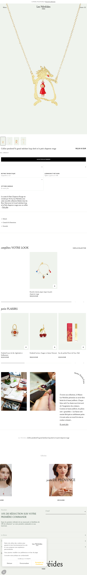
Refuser (9, 563)
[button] (3, 572)
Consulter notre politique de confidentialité (16, 555)
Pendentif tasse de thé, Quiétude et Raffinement (11, 354)
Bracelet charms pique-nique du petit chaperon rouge (41, 293)
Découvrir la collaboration (50, 1)
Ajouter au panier (43, 159)
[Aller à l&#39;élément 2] (10, 141)
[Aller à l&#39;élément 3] (17, 141)
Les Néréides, (22, 438)
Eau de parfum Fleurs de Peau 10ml (69, 353)
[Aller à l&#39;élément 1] (3, 141)
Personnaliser (24, 563)
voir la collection (79, 248)
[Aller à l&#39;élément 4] (23, 141)
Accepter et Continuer (39, 563)
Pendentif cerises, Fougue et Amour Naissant (43, 353)
